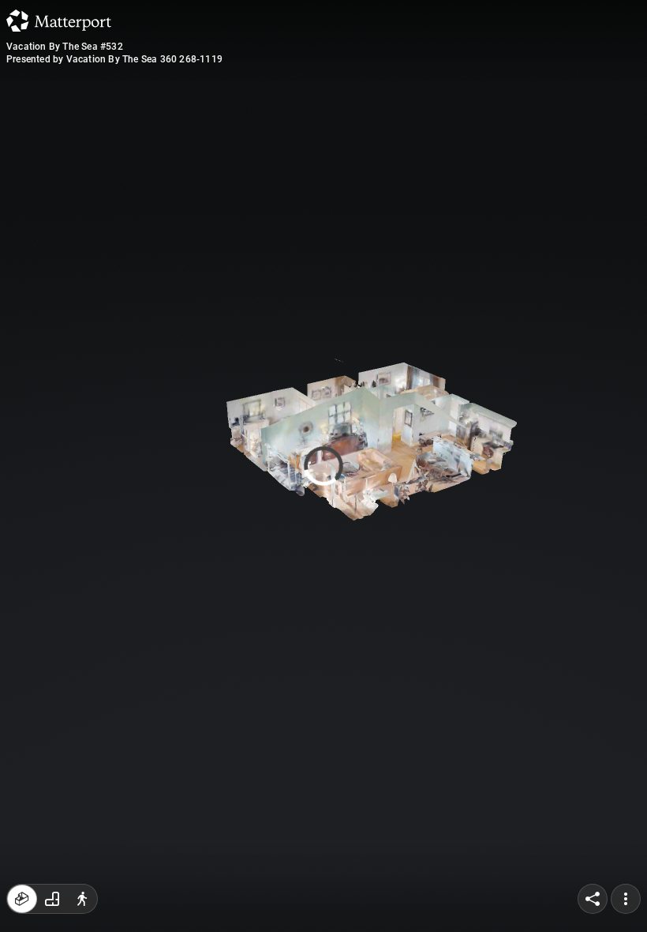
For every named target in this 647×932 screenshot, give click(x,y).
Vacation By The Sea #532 (64, 46)
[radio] (22, 899)
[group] (52, 899)
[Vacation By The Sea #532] (323, 466)
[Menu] (626, 899)
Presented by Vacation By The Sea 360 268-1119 (114, 59)
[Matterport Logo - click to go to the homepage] (58, 20)
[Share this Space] (593, 899)
